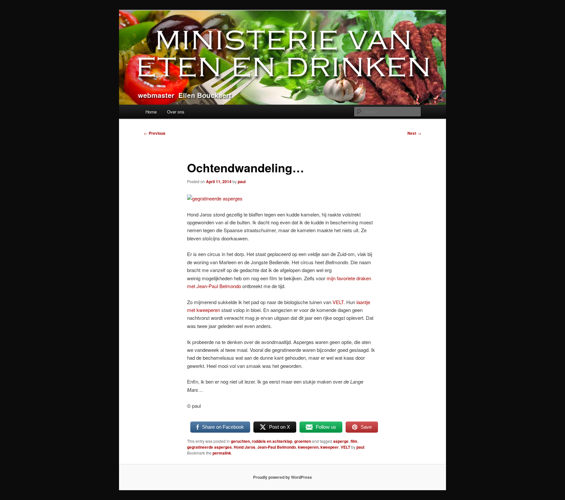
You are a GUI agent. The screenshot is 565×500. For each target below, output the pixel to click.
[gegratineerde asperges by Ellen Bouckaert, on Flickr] (215, 198)
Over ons (175, 112)
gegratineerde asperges (209, 447)
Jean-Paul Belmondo (276, 447)
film (354, 441)
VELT (338, 302)
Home (151, 112)
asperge (341, 441)
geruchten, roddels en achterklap (261, 441)
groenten (302, 441)
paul (242, 181)
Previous (154, 133)
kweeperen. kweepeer (318, 447)
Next (414, 133)
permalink (222, 453)
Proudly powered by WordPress (282, 477)
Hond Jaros (244, 447)
